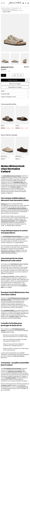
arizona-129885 (6, 11)
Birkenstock (4, 204)
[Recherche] (4, 3)
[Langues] (23, 3)
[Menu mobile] (2, 3)
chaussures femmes (16, 8)
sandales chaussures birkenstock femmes (13, 10)
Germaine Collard (15, 187)
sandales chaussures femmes (10, 9)
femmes (8, 8)
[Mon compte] (26, 3)
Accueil (2, 8)
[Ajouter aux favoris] (27, 80)
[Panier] (28, 3)
